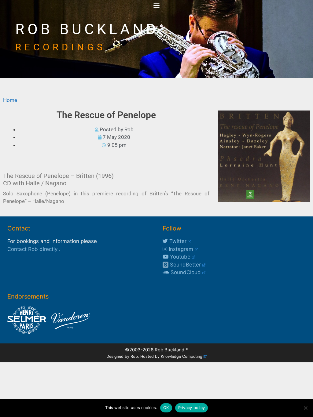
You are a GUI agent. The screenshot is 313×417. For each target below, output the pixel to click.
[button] (157, 5)
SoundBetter (182, 265)
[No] (305, 408)
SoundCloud (185, 272)
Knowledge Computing (181, 356)
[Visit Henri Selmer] (26, 332)
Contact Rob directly (32, 249)
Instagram (180, 249)
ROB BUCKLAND (87, 29)
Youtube (179, 257)
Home (10, 100)
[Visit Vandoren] (69, 332)
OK (166, 407)
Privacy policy (191, 407)
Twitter (177, 241)
